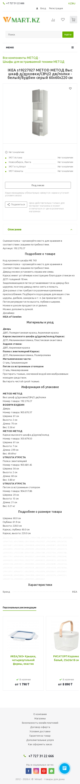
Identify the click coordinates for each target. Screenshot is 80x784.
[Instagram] (36, 771)
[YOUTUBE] (44, 771)
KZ (70, 3)
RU (73, 3)
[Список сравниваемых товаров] (53, 21)
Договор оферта (40, 727)
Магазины (40, 718)
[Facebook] (28, 771)
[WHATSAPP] (51, 771)
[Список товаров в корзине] (74, 22)
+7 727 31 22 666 (15, 3)
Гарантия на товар (40, 735)
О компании (40, 714)
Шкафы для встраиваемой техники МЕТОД (33, 61)
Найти (67, 34)
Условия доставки (40, 731)
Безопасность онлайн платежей (40, 722)
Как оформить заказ (40, 744)
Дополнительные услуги (40, 740)
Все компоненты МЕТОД (20, 57)
